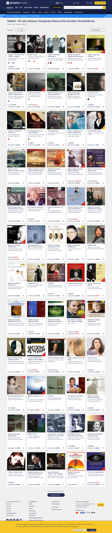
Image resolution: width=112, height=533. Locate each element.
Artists (34, 12)
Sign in (78, 3)
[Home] (8, 16)
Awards (59, 12)
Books (36, 7)
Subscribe (100, 505)
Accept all (92, 530)
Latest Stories (78, 12)
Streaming (57, 7)
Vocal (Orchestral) (21, 24)
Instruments (44, 7)
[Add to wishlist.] (23, 69)
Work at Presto (10, 515)
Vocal (13, 24)
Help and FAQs (32, 513)
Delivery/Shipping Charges (35, 518)
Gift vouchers (32, 511)
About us (8, 504)
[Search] (104, 7)
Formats (52, 12)
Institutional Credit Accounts (36, 520)
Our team (8, 506)
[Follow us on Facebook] (8, 520)
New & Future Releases (14, 12)
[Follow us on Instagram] (18, 520)
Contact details (55, 504)
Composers (26, 12)
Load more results (55, 495)
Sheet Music (28, 7)
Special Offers (68, 12)
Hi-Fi (20, 7)
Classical (9, 7)
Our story (8, 511)
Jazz (16, 7)
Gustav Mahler (34, 16)
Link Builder (32, 515)
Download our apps (56, 509)
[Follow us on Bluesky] (14, 520)
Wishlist (91, 3)
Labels (40, 12)
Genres (46, 12)
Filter (21, 30)
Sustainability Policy (11, 513)
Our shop (8, 508)
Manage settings (78, 530)
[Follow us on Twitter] (11, 520)
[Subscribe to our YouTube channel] (21, 520)
